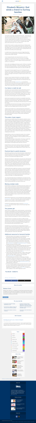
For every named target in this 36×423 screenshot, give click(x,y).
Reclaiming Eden (7, 198)
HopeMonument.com (11, 255)
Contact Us (16, 421)
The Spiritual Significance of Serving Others (19, 375)
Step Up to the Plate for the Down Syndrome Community (20, 362)
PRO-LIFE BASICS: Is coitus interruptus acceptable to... (19, 401)
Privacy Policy (32, 421)
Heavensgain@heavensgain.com (22, 243)
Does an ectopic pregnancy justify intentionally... (20, 408)
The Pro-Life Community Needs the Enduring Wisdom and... (20, 366)
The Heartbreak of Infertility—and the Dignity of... (20, 357)
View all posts (5, 297)
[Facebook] (17, 416)
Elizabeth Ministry (18, 81)
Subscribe (13, 421)
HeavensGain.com (11, 243)
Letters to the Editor (21, 421)
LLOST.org (23, 267)
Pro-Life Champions (18, 5)
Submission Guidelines (27, 421)
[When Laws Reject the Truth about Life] (14, 370)
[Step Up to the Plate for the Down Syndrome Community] (14, 361)
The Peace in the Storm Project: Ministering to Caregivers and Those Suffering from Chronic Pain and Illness (26, 304)
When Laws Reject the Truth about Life (20, 370)
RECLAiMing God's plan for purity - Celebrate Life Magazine (13, 319)
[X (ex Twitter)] (19, 416)
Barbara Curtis (21, 14)
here (23, 251)
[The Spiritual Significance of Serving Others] (14, 374)
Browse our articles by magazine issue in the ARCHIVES (11, 378)
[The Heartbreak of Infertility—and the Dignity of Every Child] (14, 357)
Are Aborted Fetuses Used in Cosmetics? (20, 404)
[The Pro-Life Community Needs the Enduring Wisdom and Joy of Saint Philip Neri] (14, 366)
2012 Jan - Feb (15, 14)
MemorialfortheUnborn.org (24, 261)
